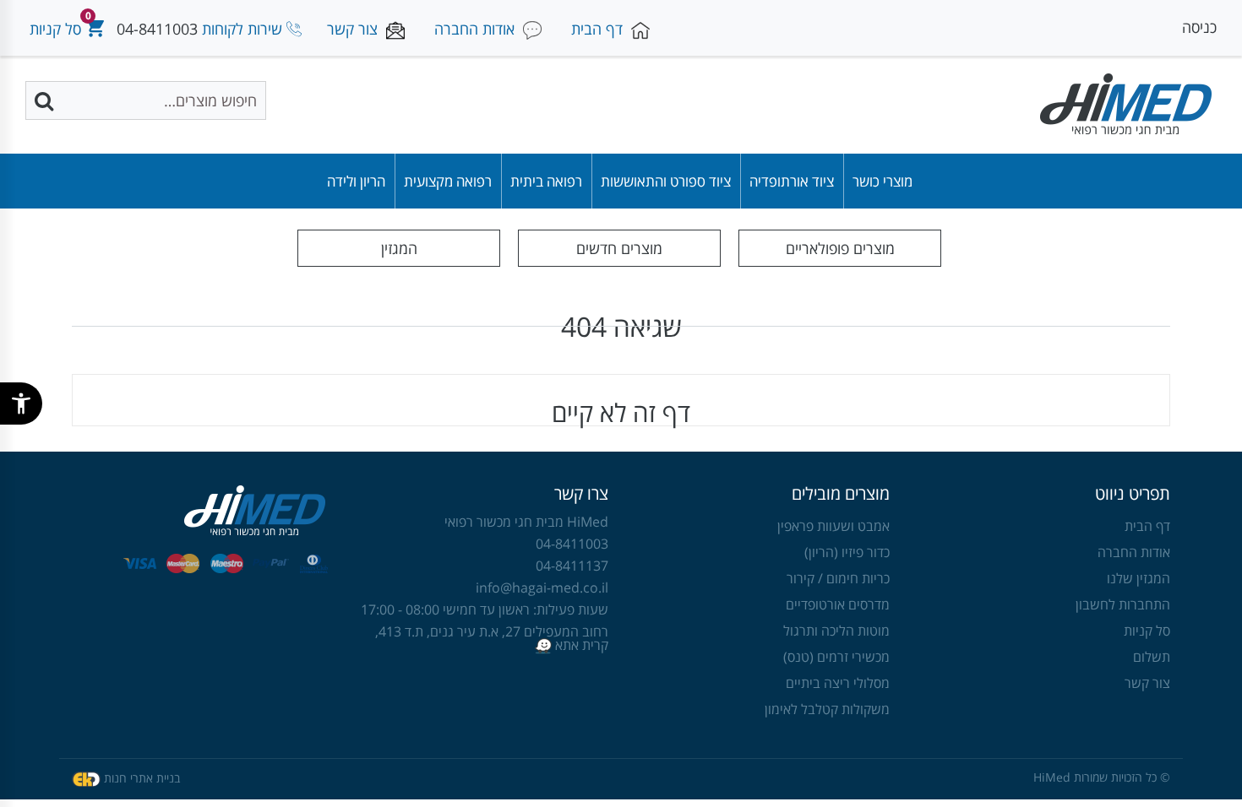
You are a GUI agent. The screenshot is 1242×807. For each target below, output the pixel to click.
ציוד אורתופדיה (791, 181)
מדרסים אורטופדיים (838, 604)
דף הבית (1147, 526)
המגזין (399, 248)
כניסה (1199, 27)
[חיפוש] (46, 100)
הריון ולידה (356, 181)
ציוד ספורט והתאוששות (666, 181)
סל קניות (1147, 630)
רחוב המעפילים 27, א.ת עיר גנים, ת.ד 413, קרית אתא (491, 638)
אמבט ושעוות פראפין (833, 526)
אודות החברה (1134, 552)
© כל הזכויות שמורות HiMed (1101, 777)
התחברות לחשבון (1123, 604)
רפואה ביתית (546, 181)
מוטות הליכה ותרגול (836, 630)
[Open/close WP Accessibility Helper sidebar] (21, 403)
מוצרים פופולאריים (840, 248)
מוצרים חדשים (619, 248)
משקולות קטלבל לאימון (827, 709)
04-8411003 (157, 29)
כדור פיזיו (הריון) (847, 552)
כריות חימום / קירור (838, 578)
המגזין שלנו (1138, 578)
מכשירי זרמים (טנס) (836, 656)
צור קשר (1147, 683)
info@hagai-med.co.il (542, 587)
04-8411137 (572, 565)
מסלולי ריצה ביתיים (838, 683)
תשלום (1151, 656)
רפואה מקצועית (448, 181)
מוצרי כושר (882, 181)
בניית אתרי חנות (142, 778)
